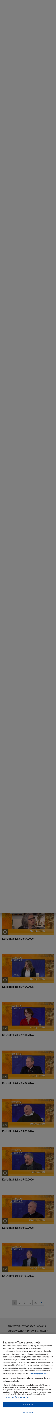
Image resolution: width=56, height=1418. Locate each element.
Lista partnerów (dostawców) (16, 1397)
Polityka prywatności (38, 1373)
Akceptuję (28, 1404)
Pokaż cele (28, 1412)
